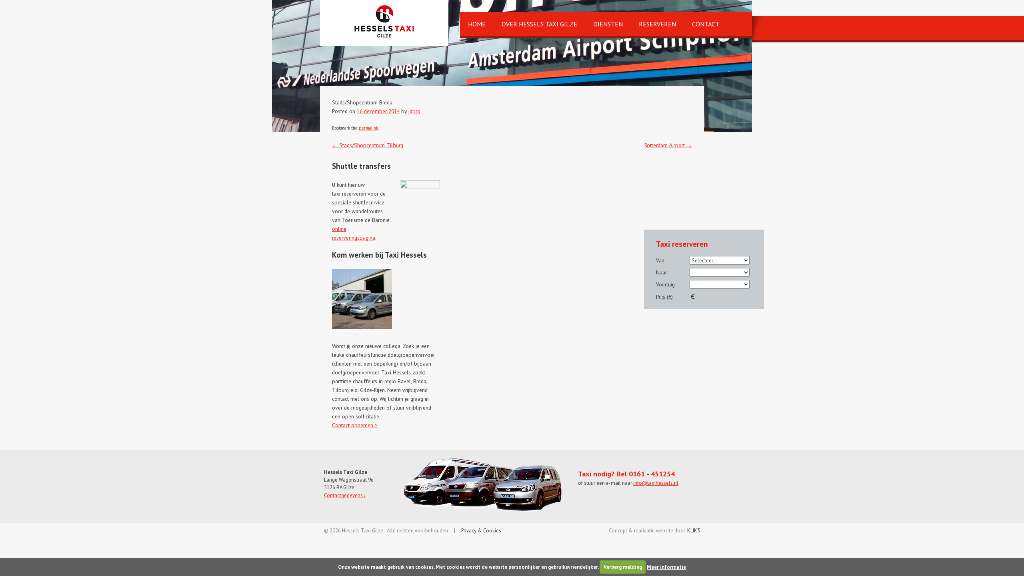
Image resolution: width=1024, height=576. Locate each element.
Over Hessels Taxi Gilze (539, 24)
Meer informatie (666, 567)
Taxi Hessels (384, 21)
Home (477, 24)
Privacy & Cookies (481, 530)
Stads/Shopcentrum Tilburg (367, 145)
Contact (705, 24)
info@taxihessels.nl (655, 483)
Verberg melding (623, 567)
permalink (368, 128)
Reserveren (657, 24)
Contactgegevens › (345, 495)
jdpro (414, 111)
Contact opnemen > (355, 425)
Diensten (608, 24)
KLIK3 (693, 530)
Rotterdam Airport (668, 145)
